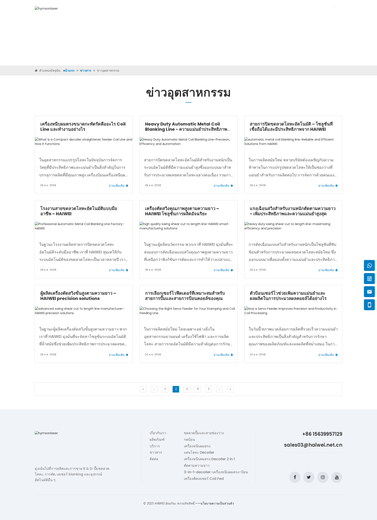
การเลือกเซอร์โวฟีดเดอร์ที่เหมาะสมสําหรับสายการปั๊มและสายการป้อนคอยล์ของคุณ (185, 295)
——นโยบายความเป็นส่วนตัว (214, 503)
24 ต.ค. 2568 (153, 354)
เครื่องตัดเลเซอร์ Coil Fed (204, 478)
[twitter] (308, 477)
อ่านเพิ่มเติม (117, 185)
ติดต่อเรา (232, 8)
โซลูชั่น (193, 8)
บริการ (155, 446)
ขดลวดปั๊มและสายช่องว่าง (204, 433)
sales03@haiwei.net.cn (313, 445)
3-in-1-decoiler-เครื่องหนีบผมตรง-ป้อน (216, 472)
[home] (36, 70)
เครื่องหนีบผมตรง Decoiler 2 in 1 (209, 459)
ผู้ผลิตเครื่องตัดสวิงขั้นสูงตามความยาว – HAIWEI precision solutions (78, 295)
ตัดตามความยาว (196, 465)
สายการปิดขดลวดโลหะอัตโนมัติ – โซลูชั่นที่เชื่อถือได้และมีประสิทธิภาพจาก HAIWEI (291, 126)
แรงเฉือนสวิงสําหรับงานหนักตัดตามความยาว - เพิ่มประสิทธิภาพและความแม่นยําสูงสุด (293, 211)
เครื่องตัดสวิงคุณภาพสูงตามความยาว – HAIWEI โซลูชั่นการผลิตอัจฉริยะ (182, 211)
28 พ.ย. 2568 (48, 185)
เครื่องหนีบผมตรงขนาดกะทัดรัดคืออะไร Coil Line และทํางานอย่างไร (83, 126)
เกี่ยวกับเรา (134, 8)
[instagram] (322, 477)
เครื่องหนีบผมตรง (197, 446)
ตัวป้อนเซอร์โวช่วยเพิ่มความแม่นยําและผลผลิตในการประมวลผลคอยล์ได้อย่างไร (288, 295)
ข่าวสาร (212, 8)
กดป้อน (189, 439)
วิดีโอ (176, 8)
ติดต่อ (154, 459)
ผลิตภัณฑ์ (157, 8)
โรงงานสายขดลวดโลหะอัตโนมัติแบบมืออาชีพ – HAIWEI (78, 211)
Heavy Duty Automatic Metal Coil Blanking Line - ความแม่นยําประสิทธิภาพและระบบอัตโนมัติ (186, 129)
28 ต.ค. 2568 (153, 185)
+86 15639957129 (322, 434)
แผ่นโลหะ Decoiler (199, 452)
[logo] (46, 8)
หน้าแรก (112, 8)
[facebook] (294, 477)
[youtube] (336, 477)
